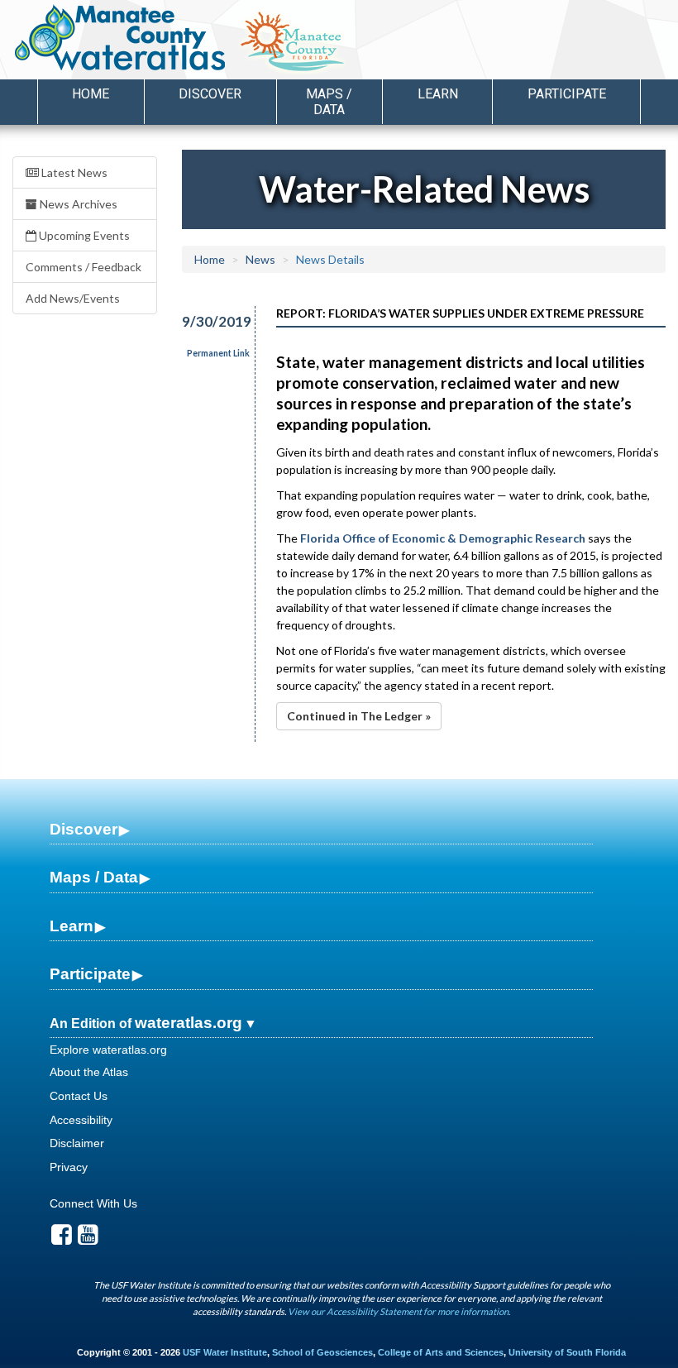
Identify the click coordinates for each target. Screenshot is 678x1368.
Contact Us (78, 1096)
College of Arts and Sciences (441, 1352)
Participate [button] (567, 94)
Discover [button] (210, 94)
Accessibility (81, 1119)
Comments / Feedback (83, 267)
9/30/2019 (209, 321)
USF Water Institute (225, 1352)
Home (90, 94)
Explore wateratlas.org (108, 1049)
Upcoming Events (83, 235)
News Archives (77, 204)
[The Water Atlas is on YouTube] (88, 1239)
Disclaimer (77, 1143)
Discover (83, 829)
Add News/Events (73, 298)
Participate (90, 974)
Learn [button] (438, 94)
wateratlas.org (188, 1022)
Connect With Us (93, 1203)
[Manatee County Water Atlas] (118, 37)
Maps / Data (94, 877)
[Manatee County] (334, 42)
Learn (71, 926)
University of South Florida (567, 1352)
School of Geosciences (322, 1352)
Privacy (69, 1167)
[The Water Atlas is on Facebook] (62, 1239)
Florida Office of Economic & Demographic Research (442, 538)
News (260, 259)
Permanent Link (218, 353)
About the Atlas (89, 1072)
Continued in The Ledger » (359, 716)
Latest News (73, 172)
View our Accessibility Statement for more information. (399, 1311)
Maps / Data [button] (329, 101)
